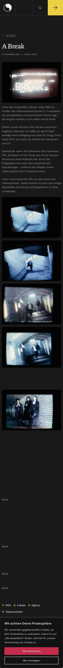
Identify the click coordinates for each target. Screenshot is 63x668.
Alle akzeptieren (31, 651)
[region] (31, 643)
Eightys (36, 605)
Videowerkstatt (14, 611)
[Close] (59, 621)
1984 (8, 605)
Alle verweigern (31, 660)
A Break (21, 605)
